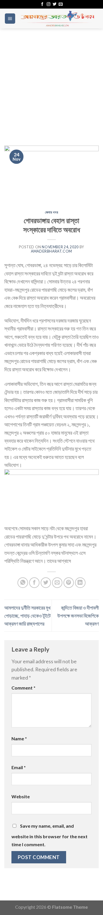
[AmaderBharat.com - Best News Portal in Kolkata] (57, 18)
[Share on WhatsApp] (22, 582)
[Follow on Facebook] (42, 4)
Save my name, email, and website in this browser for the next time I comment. (49, 835)
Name (19, 738)
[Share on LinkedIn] (80, 582)
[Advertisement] (51, 82)
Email (18, 767)
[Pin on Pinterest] (69, 582)
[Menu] (10, 18)
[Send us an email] (60, 4)
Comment (23, 687)
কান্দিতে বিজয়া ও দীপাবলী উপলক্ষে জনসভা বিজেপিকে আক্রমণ (78, 615)
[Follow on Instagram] (48, 4)
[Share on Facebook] (34, 582)
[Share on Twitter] (46, 582)
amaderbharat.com (51, 251)
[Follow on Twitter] (54, 4)
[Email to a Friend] (57, 582)
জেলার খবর (51, 212)
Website (20, 796)
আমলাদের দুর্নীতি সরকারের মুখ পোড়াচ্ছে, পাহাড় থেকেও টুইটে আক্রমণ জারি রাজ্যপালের (27, 615)
